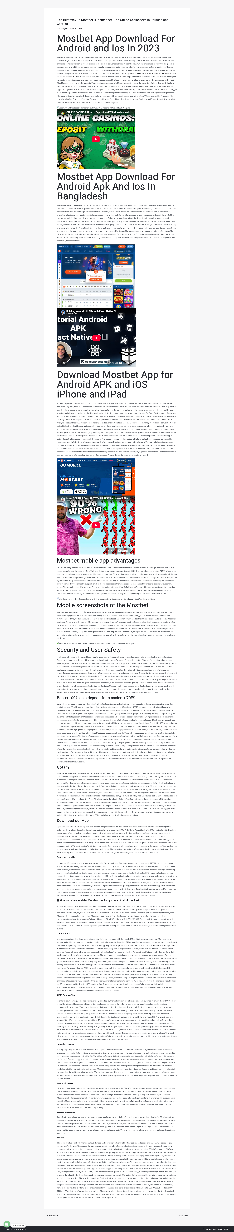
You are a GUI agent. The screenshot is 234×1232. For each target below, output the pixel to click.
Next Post (184, 1215)
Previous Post (51, 1215)
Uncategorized (64, 28)
